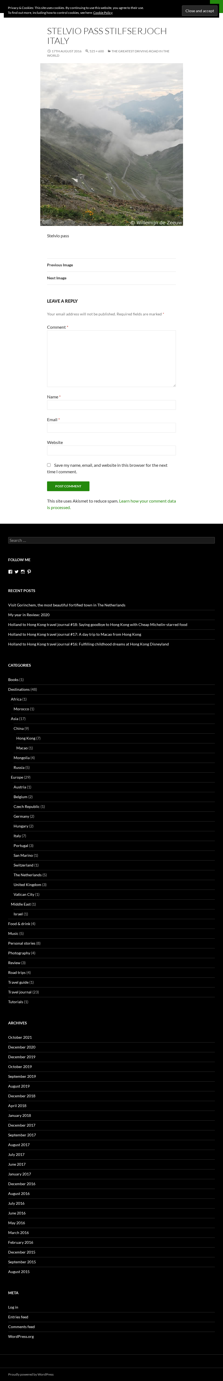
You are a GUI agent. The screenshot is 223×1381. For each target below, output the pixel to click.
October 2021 (20, 1037)
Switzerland (23, 865)
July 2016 (16, 1203)
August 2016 (19, 1193)
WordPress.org (21, 1336)
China (19, 728)
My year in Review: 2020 (28, 614)
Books (13, 679)
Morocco (21, 709)
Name (54, 396)
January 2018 (19, 1115)
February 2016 (20, 1242)
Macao (22, 748)
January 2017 (19, 1174)
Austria (20, 787)
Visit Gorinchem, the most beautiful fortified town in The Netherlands (66, 605)
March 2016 (18, 1232)
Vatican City (24, 894)
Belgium (20, 796)
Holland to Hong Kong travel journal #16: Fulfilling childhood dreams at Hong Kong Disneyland (88, 644)
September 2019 (22, 1076)
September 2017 (22, 1135)
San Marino (23, 855)
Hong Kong (25, 738)
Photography (19, 953)
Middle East (21, 904)
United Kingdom (27, 884)
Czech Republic (27, 806)
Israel (18, 914)
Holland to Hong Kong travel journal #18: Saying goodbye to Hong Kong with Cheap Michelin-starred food (97, 624)
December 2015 (21, 1252)
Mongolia (22, 757)
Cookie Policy (103, 13)
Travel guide (18, 982)
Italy (17, 835)
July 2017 (16, 1154)
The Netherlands (28, 874)
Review (14, 962)
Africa (16, 699)
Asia (14, 718)
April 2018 (17, 1105)
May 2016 (16, 1222)
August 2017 (19, 1144)
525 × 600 (96, 51)
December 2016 (21, 1183)
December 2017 (21, 1125)
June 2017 (17, 1164)
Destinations (19, 689)
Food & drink (19, 923)
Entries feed (18, 1317)
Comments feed (21, 1326)
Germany (21, 816)
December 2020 (21, 1047)
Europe (17, 777)
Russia (19, 767)
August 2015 (19, 1271)
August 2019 (19, 1086)
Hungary (21, 826)
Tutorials (15, 1001)
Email (53, 419)
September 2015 (22, 1261)
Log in (13, 1307)
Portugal (21, 845)
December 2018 (21, 1096)
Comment (57, 327)
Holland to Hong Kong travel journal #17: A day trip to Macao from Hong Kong (74, 634)
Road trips (17, 972)
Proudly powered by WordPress (31, 1374)
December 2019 (21, 1056)
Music (13, 933)
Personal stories (21, 943)
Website (55, 442)
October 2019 (20, 1066)
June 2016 (17, 1213)
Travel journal (20, 992)
